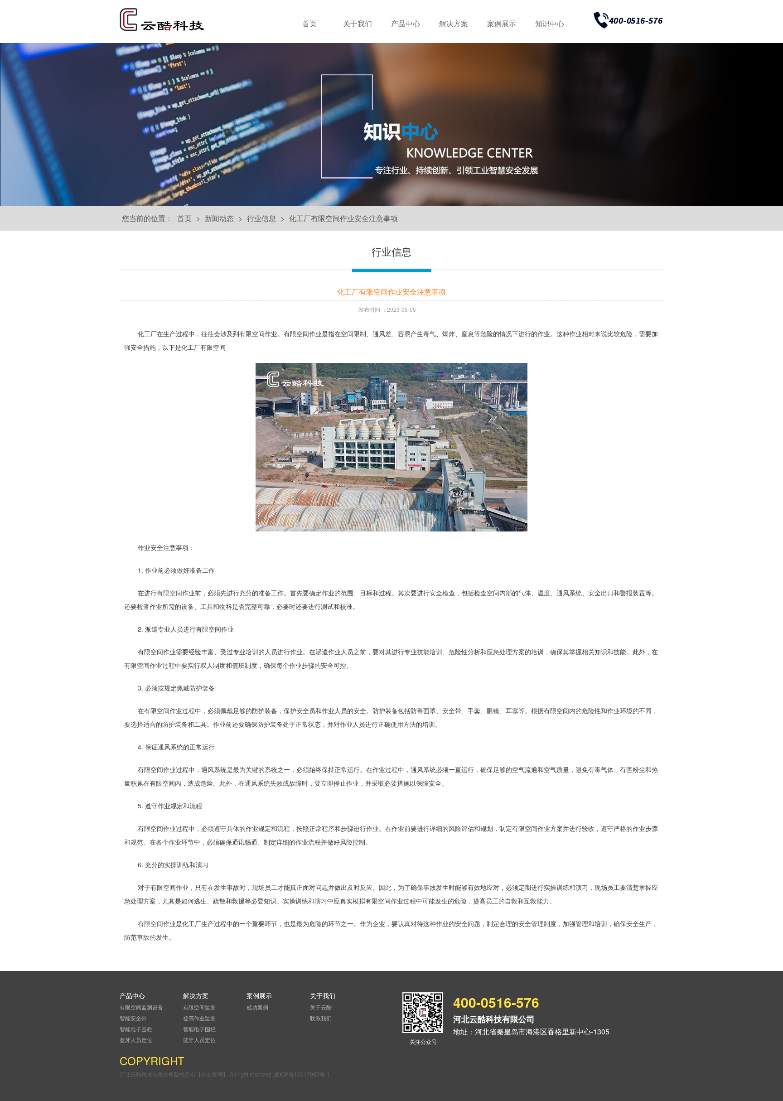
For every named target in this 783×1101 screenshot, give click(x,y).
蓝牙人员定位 (136, 1039)
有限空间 (169, 592)
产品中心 (405, 23)
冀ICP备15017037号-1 (302, 1074)
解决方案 (453, 23)
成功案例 (257, 1007)
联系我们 (321, 1018)
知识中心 (549, 23)
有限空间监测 (199, 1007)
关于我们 (357, 23)
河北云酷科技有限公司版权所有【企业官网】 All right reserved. (197, 1074)
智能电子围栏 (136, 1029)
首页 (309, 23)
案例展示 (501, 23)
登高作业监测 (199, 1018)
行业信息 (261, 218)
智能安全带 (133, 1018)
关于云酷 (321, 1007)
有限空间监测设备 (141, 1007)
